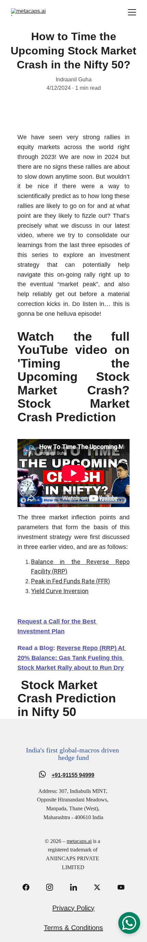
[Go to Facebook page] (29, 887)
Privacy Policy (73, 908)
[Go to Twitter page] (100, 887)
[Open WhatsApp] (129, 923)
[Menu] (132, 12)
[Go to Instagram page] (53, 887)
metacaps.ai (79, 841)
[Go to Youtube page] (121, 887)
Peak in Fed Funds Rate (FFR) (70, 581)
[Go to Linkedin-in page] (77, 887)
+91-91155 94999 (73, 775)
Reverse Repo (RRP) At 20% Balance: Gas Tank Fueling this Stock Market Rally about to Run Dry (71, 658)
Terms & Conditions (73, 927)
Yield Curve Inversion (60, 591)
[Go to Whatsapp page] (42, 774)
